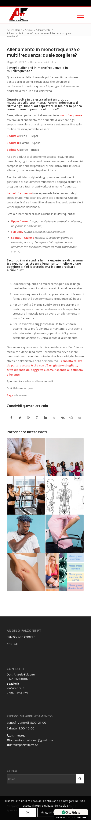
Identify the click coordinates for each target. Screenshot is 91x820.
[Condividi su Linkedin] (45, 417)
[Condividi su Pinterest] (37, 417)
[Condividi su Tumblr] (54, 417)
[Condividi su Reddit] (71, 417)
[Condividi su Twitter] (20, 417)
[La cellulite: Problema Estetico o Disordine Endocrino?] (26, 572)
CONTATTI (13, 644)
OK (28, 812)
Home (18, 29)
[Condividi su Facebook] (11, 417)
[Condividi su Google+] (28, 417)
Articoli (29, 29)
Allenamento (43, 29)
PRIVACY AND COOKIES (21, 637)
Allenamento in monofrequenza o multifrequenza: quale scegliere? (43, 52)
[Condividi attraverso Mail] (80, 417)
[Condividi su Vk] (63, 417)
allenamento (21, 395)
